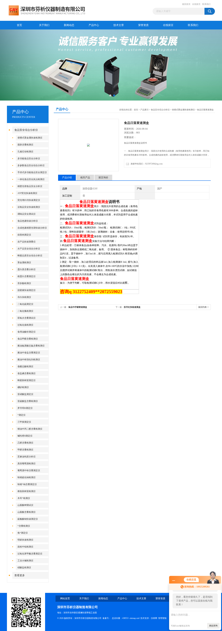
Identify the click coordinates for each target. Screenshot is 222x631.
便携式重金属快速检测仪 (30, 137)
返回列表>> (203, 307)
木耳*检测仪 (24, 498)
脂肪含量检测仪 (25, 144)
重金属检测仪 (24, 262)
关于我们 (44, 25)
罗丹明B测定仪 (25, 408)
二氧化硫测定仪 (25, 304)
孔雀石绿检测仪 (25, 151)
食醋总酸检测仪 (25, 366)
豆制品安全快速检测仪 (29, 207)
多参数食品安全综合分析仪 (31, 165)
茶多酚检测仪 (24, 283)
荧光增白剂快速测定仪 (29, 200)
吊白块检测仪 (24, 297)
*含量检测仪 (24, 526)
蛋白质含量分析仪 (27, 269)
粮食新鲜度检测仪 (27, 491)
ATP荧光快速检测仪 (27, 193)
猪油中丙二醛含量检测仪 (30, 429)
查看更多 (19, 575)
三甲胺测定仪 (24, 422)
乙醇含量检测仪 (25, 442)
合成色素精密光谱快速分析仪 (32, 228)
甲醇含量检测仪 (25, 449)
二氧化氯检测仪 (25, 311)
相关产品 (85, 177)
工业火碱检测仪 (25, 560)
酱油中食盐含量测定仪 (29, 352)
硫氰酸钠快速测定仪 (28, 519)
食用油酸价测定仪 (27, 331)
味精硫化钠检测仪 (27, 477)
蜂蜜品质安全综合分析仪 (30, 255)
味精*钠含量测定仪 (27, 484)
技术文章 (118, 25)
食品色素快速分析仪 (28, 221)
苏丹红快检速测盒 (132, 307)
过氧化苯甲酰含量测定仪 (30, 553)
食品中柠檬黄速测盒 (77, 307)
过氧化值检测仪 (25, 325)
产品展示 (144, 109)
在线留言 (196, 4)
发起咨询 (213, 625)
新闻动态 (69, 25)
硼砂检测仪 (23, 387)
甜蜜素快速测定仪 (27, 290)
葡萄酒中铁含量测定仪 (29, 470)
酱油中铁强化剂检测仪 (29, 359)
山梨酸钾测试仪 (25, 505)
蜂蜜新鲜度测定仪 (27, 380)
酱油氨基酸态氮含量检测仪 (31, 345)
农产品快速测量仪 (27, 241)
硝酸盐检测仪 (24, 567)
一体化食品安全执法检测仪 (31, 179)
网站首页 (65, 598)
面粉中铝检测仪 (25, 546)
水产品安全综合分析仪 (29, 248)
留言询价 (103, 177)
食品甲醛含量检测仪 (28, 338)
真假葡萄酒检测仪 (27, 463)
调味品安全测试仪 (27, 214)
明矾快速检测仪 (25, 539)
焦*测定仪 (23, 533)
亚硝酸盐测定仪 (25, 394)
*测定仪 (21, 415)
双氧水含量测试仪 (27, 318)
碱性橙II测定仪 (25, 435)
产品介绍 (67, 177)
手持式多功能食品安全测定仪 (32, 172)
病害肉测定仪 (24, 234)
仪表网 (154, 618)
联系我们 (206, 4)
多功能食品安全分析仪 (29, 158)
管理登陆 (162, 618)
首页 (19, 25)
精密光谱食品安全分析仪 (30, 186)
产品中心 (94, 25)
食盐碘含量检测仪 (27, 373)
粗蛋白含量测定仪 (27, 276)
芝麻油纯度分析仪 (27, 456)
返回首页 (186, 4)
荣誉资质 (143, 25)
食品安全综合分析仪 (26, 130)
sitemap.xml (134, 618)
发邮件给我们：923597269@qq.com (146, 164)
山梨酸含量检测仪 (27, 512)
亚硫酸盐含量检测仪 (28, 401)
